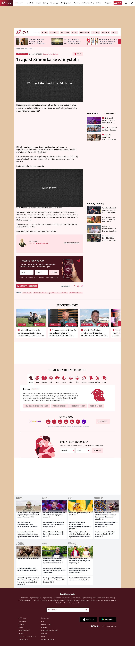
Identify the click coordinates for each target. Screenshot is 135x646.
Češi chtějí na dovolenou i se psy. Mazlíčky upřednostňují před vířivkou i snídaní (79, 570)
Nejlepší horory (47, 598)
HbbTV (21, 627)
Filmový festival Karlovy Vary (84, 3)
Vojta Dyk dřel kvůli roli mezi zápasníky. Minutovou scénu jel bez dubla (109, 210)
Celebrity (30, 3)
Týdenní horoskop (59, 406)
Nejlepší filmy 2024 (35, 598)
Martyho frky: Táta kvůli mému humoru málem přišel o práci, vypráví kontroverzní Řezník (52, 561)
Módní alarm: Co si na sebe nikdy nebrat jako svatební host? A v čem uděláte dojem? (108, 42)
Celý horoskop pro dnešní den (36, 406)
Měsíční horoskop (78, 406)
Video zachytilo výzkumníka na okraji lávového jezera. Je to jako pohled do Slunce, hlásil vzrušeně (79, 534)
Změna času (66, 598)
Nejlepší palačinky (61, 603)
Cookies (21, 633)
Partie (73, 598)
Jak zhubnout (24, 598)
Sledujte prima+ (65, 3)
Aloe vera (70, 600)
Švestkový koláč (74, 603)
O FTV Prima (22, 618)
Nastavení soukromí (47, 639)
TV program (57, 598)
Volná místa (22, 621)
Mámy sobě (107, 3)
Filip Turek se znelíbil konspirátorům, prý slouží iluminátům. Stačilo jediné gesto (27, 524)
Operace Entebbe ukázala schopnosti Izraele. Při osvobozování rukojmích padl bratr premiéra (80, 525)
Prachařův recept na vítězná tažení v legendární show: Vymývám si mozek (54, 515)
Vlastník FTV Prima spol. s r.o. (28, 636)
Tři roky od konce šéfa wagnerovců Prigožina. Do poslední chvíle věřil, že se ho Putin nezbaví (28, 515)
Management (45, 618)
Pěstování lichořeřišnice (81, 600)
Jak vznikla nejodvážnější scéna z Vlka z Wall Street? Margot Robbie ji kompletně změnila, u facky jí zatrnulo (28, 581)
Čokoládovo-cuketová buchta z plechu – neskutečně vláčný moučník (105, 534)
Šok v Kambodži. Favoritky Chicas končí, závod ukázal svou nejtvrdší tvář (109, 238)
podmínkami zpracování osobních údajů (48, 277)
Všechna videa (109, 114)
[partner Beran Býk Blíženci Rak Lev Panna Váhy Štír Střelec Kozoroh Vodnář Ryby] (82, 450)
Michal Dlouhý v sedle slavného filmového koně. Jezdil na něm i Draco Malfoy (31, 333)
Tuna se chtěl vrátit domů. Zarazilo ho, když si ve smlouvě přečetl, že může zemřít (63, 334)
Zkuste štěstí (103, 421)
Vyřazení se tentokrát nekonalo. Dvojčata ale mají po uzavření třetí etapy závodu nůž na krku (109, 229)
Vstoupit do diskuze (28, 286)
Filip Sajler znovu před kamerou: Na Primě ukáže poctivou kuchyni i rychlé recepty (109, 219)
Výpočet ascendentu (96, 600)
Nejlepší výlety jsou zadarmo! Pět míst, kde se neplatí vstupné (79, 579)
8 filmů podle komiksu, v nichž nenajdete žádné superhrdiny (26, 569)
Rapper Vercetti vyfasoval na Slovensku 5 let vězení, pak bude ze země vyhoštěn (54, 570)
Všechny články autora (71, 243)
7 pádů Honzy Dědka (25, 600)
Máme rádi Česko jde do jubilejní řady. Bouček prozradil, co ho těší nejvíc (53, 534)
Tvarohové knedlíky (110, 600)
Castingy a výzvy (46, 624)
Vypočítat (97, 450)
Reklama (21, 624)
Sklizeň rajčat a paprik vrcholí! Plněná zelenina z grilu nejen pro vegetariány (79, 561)
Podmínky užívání (24, 630)
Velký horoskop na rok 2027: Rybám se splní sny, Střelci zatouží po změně (72, 41)
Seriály (45, 3)
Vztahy (38, 3)
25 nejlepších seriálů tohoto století (28, 558)
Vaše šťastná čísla (66, 417)
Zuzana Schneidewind (50, 54)
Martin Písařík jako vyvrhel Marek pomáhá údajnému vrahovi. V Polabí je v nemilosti (93, 334)
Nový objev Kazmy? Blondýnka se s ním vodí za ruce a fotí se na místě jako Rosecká (54, 580)
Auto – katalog (110, 598)
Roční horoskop (96, 406)
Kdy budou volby (87, 598)
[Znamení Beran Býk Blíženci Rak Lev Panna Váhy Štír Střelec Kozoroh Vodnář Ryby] (41, 272)
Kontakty (44, 627)
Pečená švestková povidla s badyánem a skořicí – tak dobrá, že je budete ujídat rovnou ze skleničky (105, 516)
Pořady (98, 3)
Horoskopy (54, 3)
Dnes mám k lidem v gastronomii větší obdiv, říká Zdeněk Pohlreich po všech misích (53, 524)
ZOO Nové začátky (99, 598)
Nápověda (44, 633)
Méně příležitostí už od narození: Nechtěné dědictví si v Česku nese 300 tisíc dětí (38, 42)
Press (42, 621)
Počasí (78, 598)
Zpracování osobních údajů (49, 630)
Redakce (43, 636)
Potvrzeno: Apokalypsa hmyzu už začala (79, 514)
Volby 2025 (36, 600)
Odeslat (54, 272)
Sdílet (78, 54)
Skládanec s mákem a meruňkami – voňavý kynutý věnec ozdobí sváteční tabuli (106, 524)
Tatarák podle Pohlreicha (58, 600)
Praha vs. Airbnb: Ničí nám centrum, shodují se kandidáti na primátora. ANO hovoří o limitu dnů (28, 534)
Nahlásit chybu (23, 639)
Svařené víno (45, 600)
